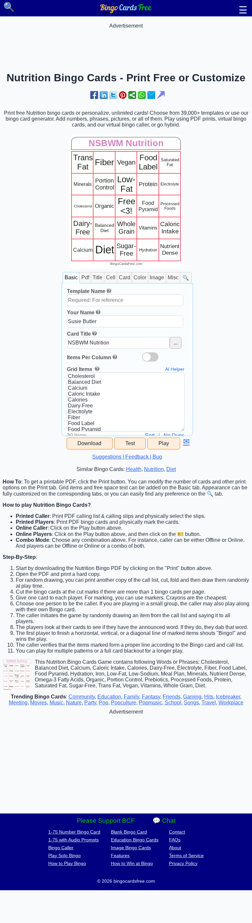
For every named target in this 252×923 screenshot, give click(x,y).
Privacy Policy (183, 863)
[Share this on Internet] (161, 95)
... (176, 342)
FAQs (174, 839)
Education (109, 696)
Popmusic (150, 702)
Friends (171, 696)
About (175, 847)
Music (56, 702)
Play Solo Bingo (64, 855)
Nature (74, 702)
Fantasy (151, 696)
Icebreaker (228, 696)
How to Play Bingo (67, 863)
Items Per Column (89, 357)
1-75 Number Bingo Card (74, 832)
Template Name (86, 291)
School (173, 702)
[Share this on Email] (151, 95)
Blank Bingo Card (129, 832)
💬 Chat (164, 820)
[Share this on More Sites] (132, 95)
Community (82, 696)
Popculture (123, 702)
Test (130, 443)
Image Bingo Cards (131, 847)
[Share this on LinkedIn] (104, 95)
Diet (171, 469)
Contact (177, 832)
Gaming (192, 696)
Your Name (80, 312)
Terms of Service (186, 855)
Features (120, 855)
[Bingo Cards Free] (126, 11)
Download (89, 443)
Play (163, 443)
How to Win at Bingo (132, 863)
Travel (208, 702)
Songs (191, 702)
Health (133, 469)
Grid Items (80, 369)
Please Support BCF (106, 820)
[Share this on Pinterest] (123, 95)
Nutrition (154, 469)
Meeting (18, 702)
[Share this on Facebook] (94, 95)
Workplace (231, 702)
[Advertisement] (126, 43)
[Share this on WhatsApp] (142, 95)
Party (90, 702)
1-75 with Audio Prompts (73, 839)
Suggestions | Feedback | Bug (127, 457)
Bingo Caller (61, 847)
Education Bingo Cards (134, 839)
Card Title (79, 334)
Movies (38, 702)
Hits (208, 696)
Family (131, 696)
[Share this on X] (113, 95)
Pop (103, 702)
